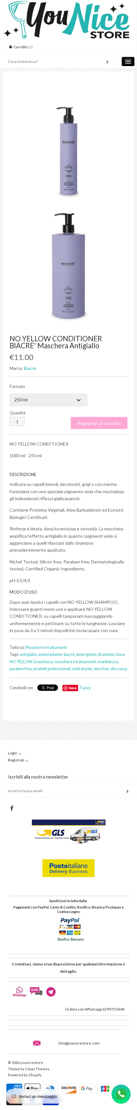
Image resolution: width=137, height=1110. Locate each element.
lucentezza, (44, 661)
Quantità (17, 413)
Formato (17, 386)
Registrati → (18, 760)
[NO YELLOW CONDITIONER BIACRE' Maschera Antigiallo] (68, 144)
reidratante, (82, 668)
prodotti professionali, (52, 668)
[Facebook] (11, 808)
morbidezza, (108, 661)
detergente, (86, 654)
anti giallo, (29, 654)
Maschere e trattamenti (46, 647)
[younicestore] (68, 6)
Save (73, 687)
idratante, (106, 654)
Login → (15, 753)
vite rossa (118, 668)
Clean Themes (37, 1069)
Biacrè (30, 368)
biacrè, (70, 654)
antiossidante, (50, 654)
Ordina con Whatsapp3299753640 (95, 1009)
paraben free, (21, 668)
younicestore (31, 1062)
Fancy (85, 687)
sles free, (102, 668)
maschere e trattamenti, (75, 661)
